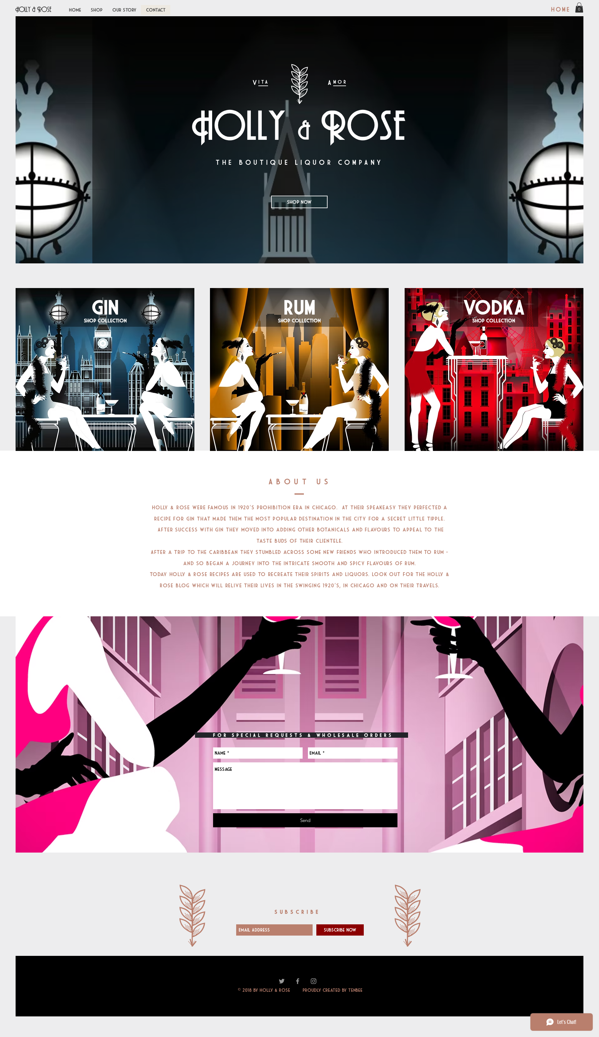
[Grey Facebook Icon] (297, 981)
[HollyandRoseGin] (281, 981)
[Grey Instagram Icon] (313, 981)
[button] (579, 7)
